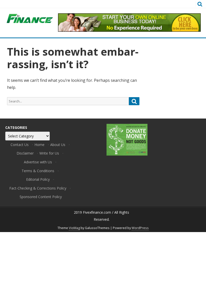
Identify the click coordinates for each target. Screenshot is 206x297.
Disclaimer (25, 153)
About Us (57, 144)
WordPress (140, 228)
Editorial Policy (38, 179)
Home (39, 144)
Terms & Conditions (38, 170)
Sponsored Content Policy (41, 196)
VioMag (74, 228)
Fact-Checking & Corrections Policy (37, 188)
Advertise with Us (38, 162)
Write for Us (49, 153)
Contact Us (20, 144)
